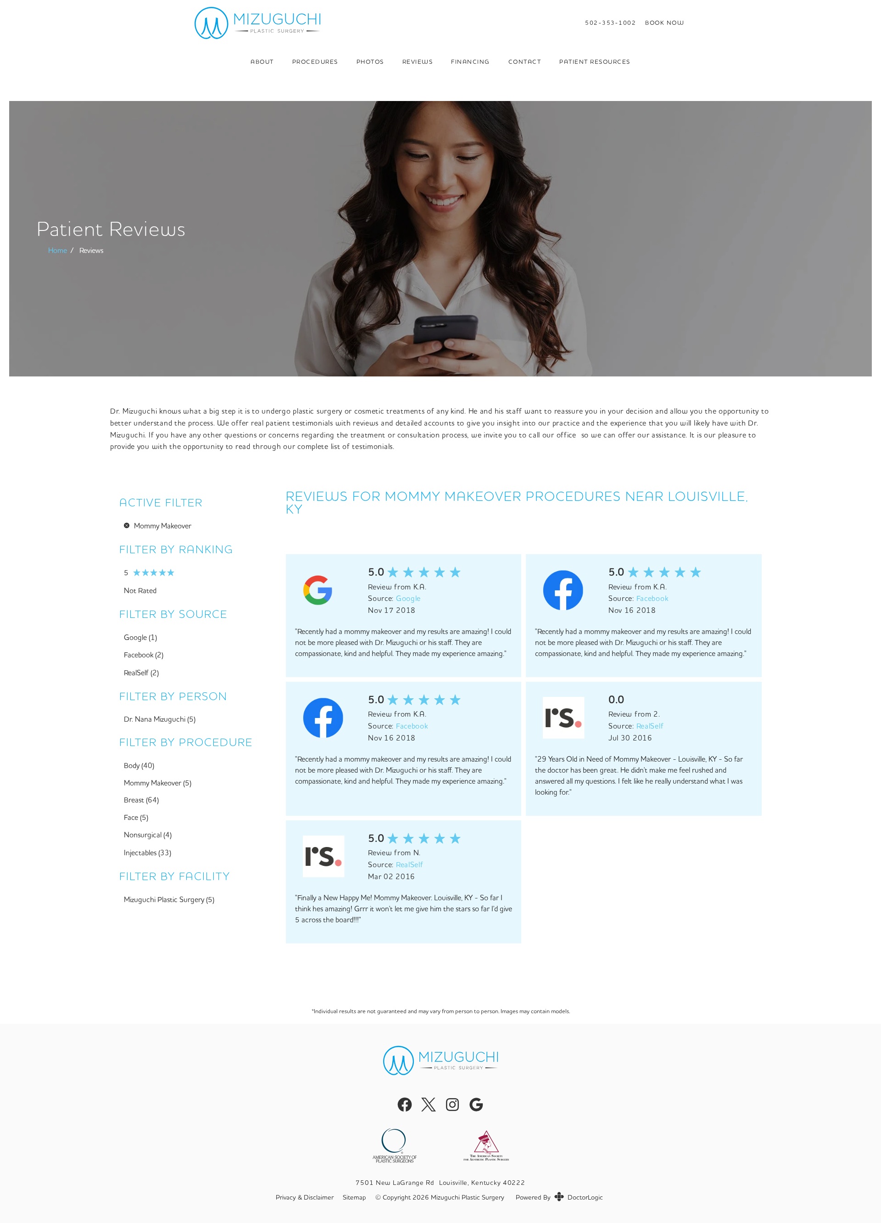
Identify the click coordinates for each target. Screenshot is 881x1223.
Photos (370, 61)
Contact (524, 61)
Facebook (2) (143, 654)
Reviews (417, 61)
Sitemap (354, 1197)
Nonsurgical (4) (148, 834)
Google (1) (140, 637)
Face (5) (136, 817)
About (262, 61)
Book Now (664, 22)
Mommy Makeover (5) (157, 782)
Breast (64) (141, 799)
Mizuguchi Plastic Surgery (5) (169, 899)
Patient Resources (594, 61)
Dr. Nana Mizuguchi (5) (159, 719)
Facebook (652, 598)
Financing (470, 61)
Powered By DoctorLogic (559, 1197)
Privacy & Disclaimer (305, 1197)
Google (408, 598)
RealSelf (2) (141, 672)
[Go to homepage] (373, 23)
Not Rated (140, 590)
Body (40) (139, 765)
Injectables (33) (147, 852)
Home (57, 250)
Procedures (315, 61)
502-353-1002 (610, 22)
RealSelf (650, 725)
